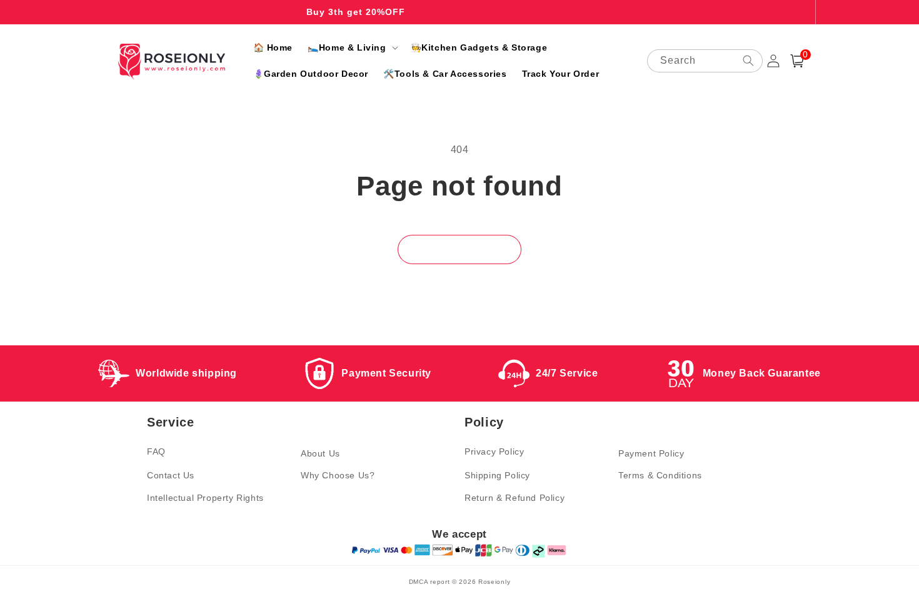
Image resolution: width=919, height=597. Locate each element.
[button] (351, 47)
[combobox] (705, 61)
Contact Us (170, 475)
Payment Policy (651, 453)
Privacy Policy (494, 451)
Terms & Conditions (660, 475)
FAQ (156, 451)
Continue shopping (459, 249)
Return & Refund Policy (515, 498)
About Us (320, 453)
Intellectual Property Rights (205, 498)
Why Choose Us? (337, 475)
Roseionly (494, 581)
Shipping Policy (497, 475)
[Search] (748, 60)
